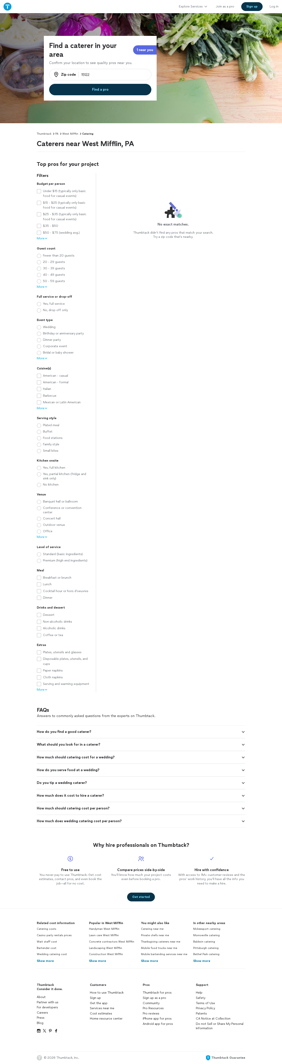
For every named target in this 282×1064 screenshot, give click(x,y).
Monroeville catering (206, 935)
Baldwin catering (204, 941)
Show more (45, 961)
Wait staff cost (47, 941)
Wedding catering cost (52, 954)
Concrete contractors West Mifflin (111, 941)
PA (56, 133)
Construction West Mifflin (106, 954)
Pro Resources (153, 1008)
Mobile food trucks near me (159, 948)
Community (151, 1003)
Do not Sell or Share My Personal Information (219, 1026)
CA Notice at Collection (213, 1018)
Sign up (95, 998)
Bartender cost (46, 948)
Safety (200, 998)
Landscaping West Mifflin (105, 948)
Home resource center (106, 1018)
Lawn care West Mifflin (104, 935)
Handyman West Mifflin (104, 928)
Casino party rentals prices (54, 935)
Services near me (102, 1008)
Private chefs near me (155, 935)
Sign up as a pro (154, 998)
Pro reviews (151, 1013)
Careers (42, 1012)
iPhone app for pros (157, 1018)
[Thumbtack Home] (7, 6)
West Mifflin (70, 133)
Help (199, 992)
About (41, 997)
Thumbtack (44, 133)
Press (41, 1018)
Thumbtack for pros (157, 992)
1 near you (145, 50)
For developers (47, 1007)
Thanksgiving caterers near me (160, 941)
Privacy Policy (205, 1008)
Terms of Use (205, 1003)
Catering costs (46, 928)
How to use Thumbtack (107, 992)
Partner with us (47, 1002)
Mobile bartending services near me (164, 954)
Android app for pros (158, 1024)
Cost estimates (101, 1013)
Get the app (99, 1003)
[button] (141, 732)
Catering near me (152, 928)
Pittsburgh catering (206, 948)
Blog (40, 1023)
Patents (201, 1013)
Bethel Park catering (206, 954)
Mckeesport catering (206, 928)
